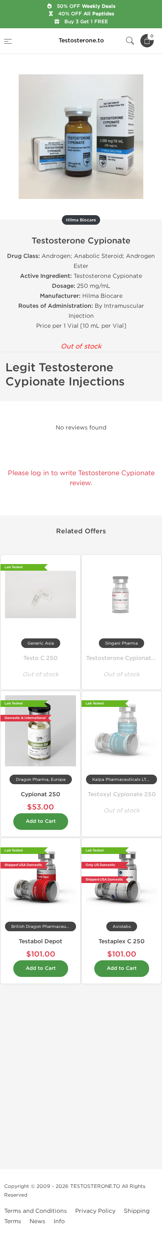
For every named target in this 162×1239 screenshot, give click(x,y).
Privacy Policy (95, 1210)
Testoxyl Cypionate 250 (122, 794)
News (37, 1221)
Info (59, 1221)
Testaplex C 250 (121, 941)
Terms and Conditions (35, 1210)
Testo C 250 (40, 658)
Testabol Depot (40, 941)
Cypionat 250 (40, 794)
